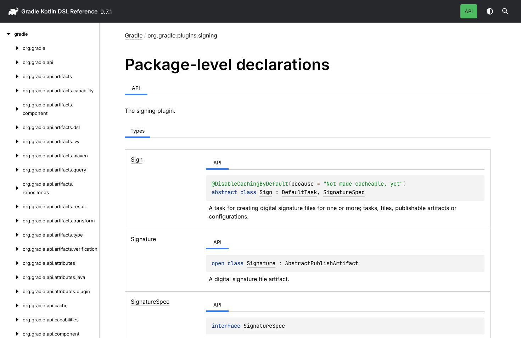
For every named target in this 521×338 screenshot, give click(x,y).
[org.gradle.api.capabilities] (11, 320)
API (469, 11)
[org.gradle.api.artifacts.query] (11, 170)
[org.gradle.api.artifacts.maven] (11, 155)
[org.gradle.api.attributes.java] (11, 277)
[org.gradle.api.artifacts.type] (11, 235)
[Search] (505, 11)
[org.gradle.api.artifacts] (11, 76)
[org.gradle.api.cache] (11, 305)
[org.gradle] (11, 48)
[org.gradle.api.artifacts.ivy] (11, 141)
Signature (261, 263)
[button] (505, 11)
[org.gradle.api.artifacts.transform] (11, 221)
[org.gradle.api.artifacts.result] (11, 206)
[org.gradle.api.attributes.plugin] (11, 291)
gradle (30, 11)
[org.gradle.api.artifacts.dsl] (11, 127)
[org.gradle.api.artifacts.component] (11, 109)
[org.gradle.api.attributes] (11, 263)
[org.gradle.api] (11, 62)
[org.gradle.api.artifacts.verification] (11, 249)
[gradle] (7, 34)
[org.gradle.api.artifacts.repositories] (11, 188)
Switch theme (490, 11)
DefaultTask (299, 192)
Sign (265, 192)
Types (137, 131)
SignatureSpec (344, 192)
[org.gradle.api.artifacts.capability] (11, 90)
